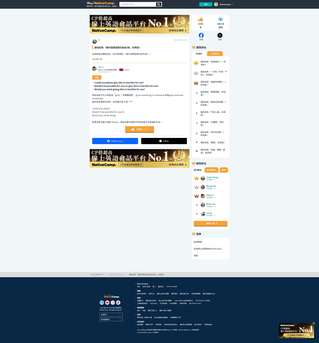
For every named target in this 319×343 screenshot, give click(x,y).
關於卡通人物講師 (165, 310)
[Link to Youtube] (107, 302)
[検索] (158, 4)
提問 (205, 4)
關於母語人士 (152, 310)
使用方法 (152, 293)
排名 (138, 310)
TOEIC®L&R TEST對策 (202, 300)
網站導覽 (140, 324)
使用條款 (158, 324)
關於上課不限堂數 (163, 293)
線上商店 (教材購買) (165, 300)
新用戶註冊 (146, 286)
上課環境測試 (141, 303)
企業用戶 (104, 315)
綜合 (224, 169)
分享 (117, 141)
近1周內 (199, 53)
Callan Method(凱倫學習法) (183, 300)
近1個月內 (215, 53)
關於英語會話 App (209, 293)
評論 (144, 310)
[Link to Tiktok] (118, 302)
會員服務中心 (174, 317)
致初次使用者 (141, 293)
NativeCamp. (225, 4)
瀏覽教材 (140, 300)
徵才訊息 (197, 324)
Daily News (153, 303)
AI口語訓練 (163, 303)
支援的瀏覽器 (195, 293)
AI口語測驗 (173, 303)
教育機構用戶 (105, 319)
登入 (154, 286)
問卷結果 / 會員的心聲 (144, 317)
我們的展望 (208, 324)
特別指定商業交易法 (170, 324)
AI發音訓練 (183, 303)
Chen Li (101, 67)
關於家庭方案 (184, 293)
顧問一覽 (211, 223)
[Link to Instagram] (113, 302)
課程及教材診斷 (151, 300)
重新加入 (161, 286)
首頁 (138, 286)
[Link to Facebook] (102, 302)
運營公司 (149, 324)
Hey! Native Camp (195, 303)
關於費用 (174, 293)
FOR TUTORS (170, 286)
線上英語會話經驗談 (161, 317)
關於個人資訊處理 (186, 324)
